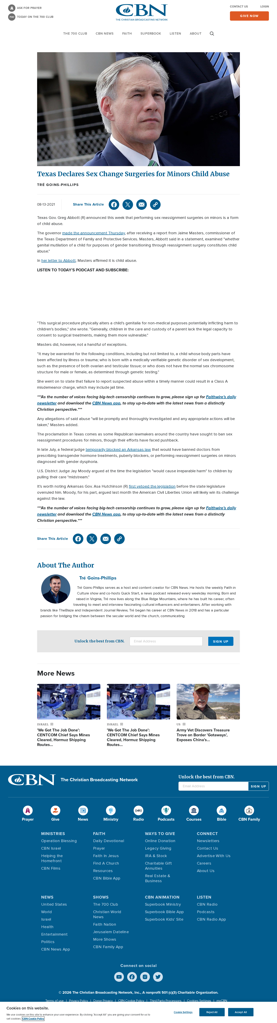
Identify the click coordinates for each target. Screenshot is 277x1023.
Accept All (241, 1012)
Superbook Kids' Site (164, 919)
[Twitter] (127, 204)
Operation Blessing (59, 840)
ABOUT (196, 33)
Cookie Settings (183, 1012)
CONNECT (207, 834)
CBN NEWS (105, 33)
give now (249, 16)
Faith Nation (104, 924)
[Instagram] (145, 977)
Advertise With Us (214, 855)
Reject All (211, 1012)
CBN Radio (207, 904)
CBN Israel (51, 848)
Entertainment (54, 934)
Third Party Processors (165, 1001)
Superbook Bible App (164, 911)
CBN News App (55, 949)
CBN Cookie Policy (131, 1001)
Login (264, 6)
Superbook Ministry (163, 904)
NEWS (47, 897)
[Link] (155, 204)
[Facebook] (114, 204)
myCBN (222, 1001)
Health (47, 926)
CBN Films (50, 868)
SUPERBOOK (151, 33)
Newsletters (208, 840)
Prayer (99, 848)
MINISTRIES (53, 834)
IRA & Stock (156, 855)
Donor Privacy (103, 1001)
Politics (48, 941)
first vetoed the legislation (152, 486)
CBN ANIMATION (162, 897)
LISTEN (175, 33)
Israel (46, 919)
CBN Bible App (106, 878)
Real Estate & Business (157, 878)
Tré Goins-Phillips (58, 184)
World (46, 911)
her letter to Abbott (58, 260)
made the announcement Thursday (93, 233)
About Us (206, 870)
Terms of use (54, 1001)
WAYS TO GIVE (160, 834)
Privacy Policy (78, 1001)
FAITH (127, 33)
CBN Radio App (211, 919)
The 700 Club (75, 33)
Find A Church (106, 863)
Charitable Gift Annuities (158, 866)
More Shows (104, 939)
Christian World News (107, 914)
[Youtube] (119, 977)
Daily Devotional (108, 840)
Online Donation (160, 840)
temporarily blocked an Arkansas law (118, 449)
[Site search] (212, 36)
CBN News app (106, 403)
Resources (103, 870)
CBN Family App (108, 946)
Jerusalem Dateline (111, 932)
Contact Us (239, 6)
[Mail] (141, 204)
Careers (204, 863)
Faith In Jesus (106, 855)
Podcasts (206, 911)
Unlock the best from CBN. (99, 641)
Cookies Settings (199, 1001)
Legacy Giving (158, 848)
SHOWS (101, 897)
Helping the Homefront (52, 858)
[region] (138, 1012)
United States (54, 904)
